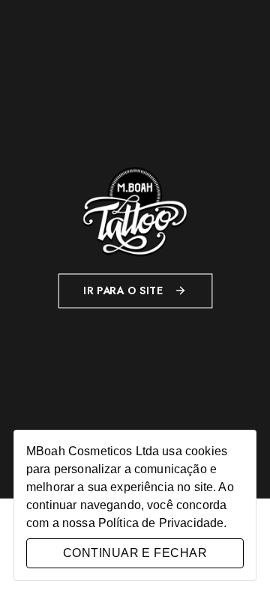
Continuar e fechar (135, 553)
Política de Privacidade (161, 523)
